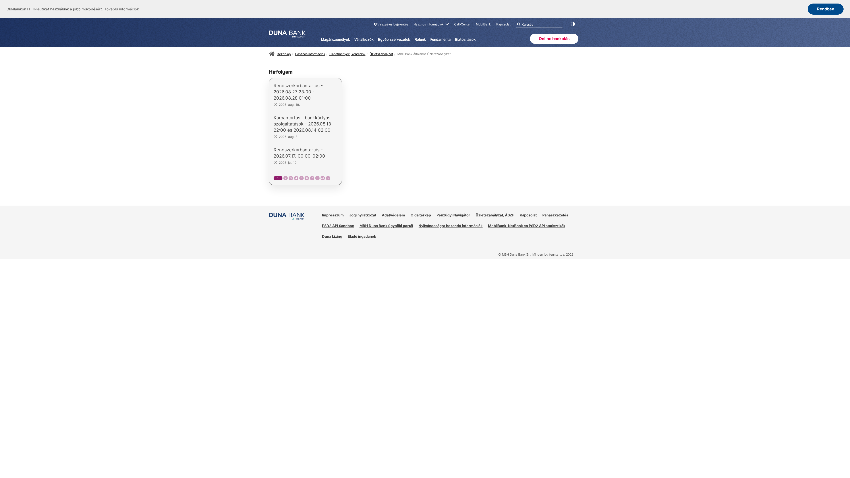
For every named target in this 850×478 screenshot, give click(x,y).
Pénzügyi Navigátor (453, 215)
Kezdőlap (284, 54)
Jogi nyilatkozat (362, 215)
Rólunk (420, 39)
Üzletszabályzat (381, 54)
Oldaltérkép (421, 215)
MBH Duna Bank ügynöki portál (386, 226)
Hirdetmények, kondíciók (347, 54)
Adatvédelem (393, 215)
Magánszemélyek (335, 39)
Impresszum (333, 215)
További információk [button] (121, 9)
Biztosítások (465, 39)
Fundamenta (440, 39)
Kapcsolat (528, 215)
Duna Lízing (332, 236)
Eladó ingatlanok (362, 236)
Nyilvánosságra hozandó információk (451, 226)
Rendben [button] (825, 9)
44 (323, 178)
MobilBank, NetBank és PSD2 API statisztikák (526, 226)
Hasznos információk (310, 54)
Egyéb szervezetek (394, 39)
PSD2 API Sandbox (338, 226)
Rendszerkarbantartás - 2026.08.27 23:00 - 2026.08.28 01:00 (298, 92)
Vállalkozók (364, 39)
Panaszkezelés (555, 215)
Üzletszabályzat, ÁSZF (495, 215)
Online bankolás (554, 38)
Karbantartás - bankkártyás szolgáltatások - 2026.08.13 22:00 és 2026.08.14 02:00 (302, 124)
